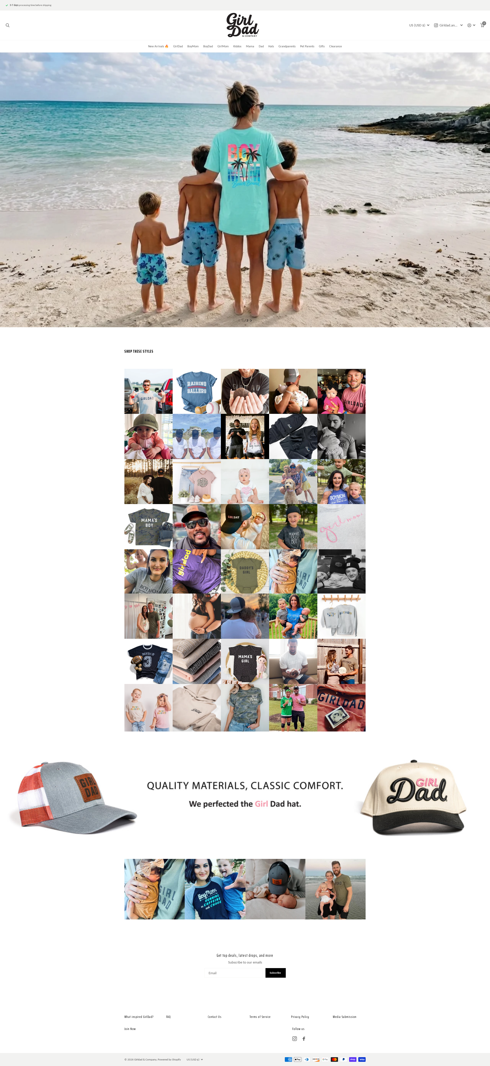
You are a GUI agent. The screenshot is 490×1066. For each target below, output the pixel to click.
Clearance (335, 46)
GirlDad (178, 46)
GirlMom (223, 46)
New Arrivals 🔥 (158, 46)
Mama (250, 46)
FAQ (168, 1016)
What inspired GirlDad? (139, 1016)
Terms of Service (260, 1016)
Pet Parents (307, 46)
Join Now (130, 1029)
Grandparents (287, 46)
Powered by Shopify (169, 1059)
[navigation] (239, 320)
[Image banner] (245, 189)
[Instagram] (294, 1038)
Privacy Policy (300, 1016)
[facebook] (304, 1039)
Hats (271, 46)
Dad (261, 46)
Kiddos (237, 46)
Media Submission (344, 1016)
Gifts (322, 46)
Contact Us (214, 1016)
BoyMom (193, 46)
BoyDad (208, 46)
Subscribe (275, 972)
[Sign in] (471, 25)
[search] (7, 25)
